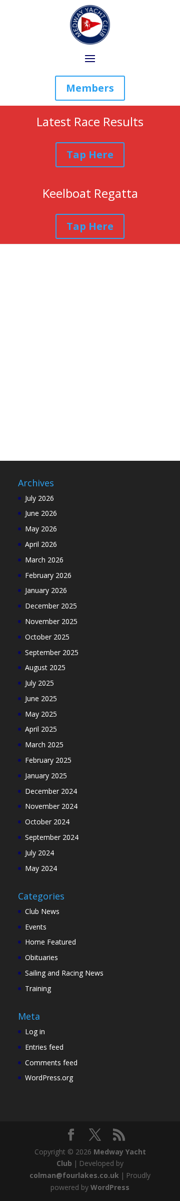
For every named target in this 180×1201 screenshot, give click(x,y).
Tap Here (90, 154)
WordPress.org (49, 1077)
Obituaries (41, 957)
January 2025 (46, 775)
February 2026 (48, 575)
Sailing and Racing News (64, 973)
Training (38, 988)
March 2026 (44, 559)
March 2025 (44, 744)
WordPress (110, 1187)
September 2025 (51, 652)
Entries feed (44, 1047)
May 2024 (41, 868)
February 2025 (48, 760)
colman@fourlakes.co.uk (74, 1175)
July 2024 (39, 852)
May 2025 (41, 714)
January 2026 (46, 590)
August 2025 (45, 667)
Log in (35, 1031)
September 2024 (51, 837)
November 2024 (51, 806)
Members (90, 88)
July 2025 (39, 683)
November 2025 (51, 621)
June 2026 (41, 513)
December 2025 (51, 606)
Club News (42, 911)
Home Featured (50, 942)
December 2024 (51, 791)
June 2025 (41, 698)
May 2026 (41, 528)
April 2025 (41, 729)
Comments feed (51, 1062)
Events (35, 927)
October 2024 (47, 821)
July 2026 (39, 498)
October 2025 (47, 637)
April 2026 (41, 544)
